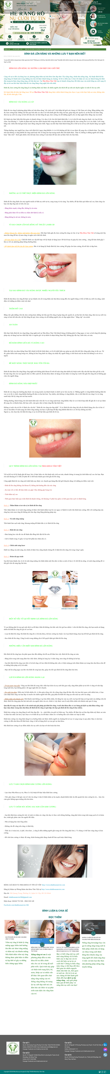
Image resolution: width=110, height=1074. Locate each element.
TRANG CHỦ (8, 12)
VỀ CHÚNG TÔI (19, 12)
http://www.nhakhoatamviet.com (53, 885)
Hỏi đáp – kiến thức (49, 12)
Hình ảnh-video (89, 12)
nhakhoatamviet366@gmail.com (20, 897)
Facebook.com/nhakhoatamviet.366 (16, 905)
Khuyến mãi (77, 12)
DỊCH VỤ (28, 12)
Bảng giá (37, 12)
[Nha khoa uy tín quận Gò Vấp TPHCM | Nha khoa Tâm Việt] (8, 5)
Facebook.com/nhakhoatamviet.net (37, 1061)
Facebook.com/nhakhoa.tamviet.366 (38, 1049)
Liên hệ (100, 12)
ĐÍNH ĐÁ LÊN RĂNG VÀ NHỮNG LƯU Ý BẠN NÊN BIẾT (38, 49)
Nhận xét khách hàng (65, 12)
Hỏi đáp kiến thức (18, 49)
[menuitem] (7, 49)
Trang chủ (7, 49)
